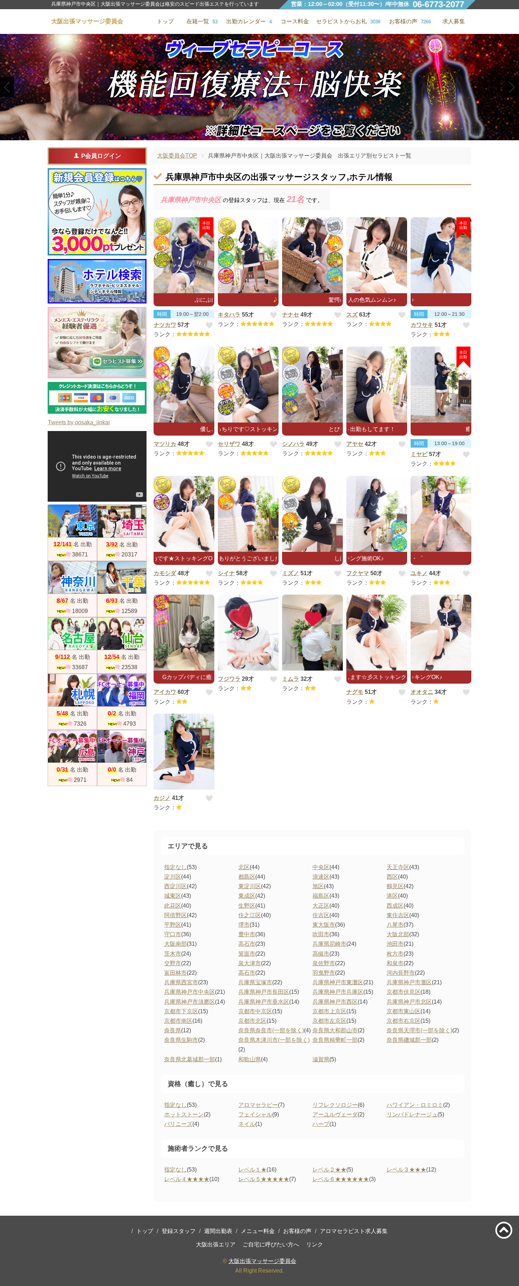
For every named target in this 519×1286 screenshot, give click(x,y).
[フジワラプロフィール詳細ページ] (248, 633)
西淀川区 (175, 886)
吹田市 (320, 934)
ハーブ (320, 1124)
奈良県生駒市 (181, 1040)
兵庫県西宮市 (181, 982)
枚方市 (395, 954)
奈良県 (172, 1030)
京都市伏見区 (403, 992)
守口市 (172, 934)
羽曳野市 (323, 973)
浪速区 (320, 877)
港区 (392, 896)
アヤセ (354, 444)
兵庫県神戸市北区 (409, 1002)
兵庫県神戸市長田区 (263, 992)
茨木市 (172, 954)
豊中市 (246, 934)
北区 (244, 867)
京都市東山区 (403, 1011)
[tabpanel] (259, 87)
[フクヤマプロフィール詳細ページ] (376, 514)
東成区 (246, 896)
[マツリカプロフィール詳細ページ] (184, 385)
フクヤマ (357, 573)
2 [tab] (259, 134)
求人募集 (453, 21)
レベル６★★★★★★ (340, 1179)
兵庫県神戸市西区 (335, 1002)
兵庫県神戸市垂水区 (263, 1002)
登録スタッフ (179, 1231)
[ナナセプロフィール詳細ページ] (312, 255)
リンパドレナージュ (412, 1114)
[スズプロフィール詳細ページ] (376, 255)
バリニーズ (178, 1124)
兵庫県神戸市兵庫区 (337, 992)
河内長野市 (401, 973)
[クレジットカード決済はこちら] (97, 398)
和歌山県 (249, 1059)
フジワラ (229, 679)
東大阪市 (323, 925)
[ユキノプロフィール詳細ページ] (441, 514)
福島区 (320, 896)
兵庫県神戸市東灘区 (337, 982)
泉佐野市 (323, 963)
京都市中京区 (255, 1011)
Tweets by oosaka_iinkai (79, 422)
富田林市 (175, 973)
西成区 (395, 906)
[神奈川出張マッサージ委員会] (72, 577)
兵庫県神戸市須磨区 (189, 1002)
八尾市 (395, 925)
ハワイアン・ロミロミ (415, 1105)
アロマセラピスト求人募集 (354, 1231)
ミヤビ (419, 454)
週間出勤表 (218, 1231)
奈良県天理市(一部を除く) (419, 1030)
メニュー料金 (258, 1231)
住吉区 (320, 915)
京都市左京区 (329, 1021)
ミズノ (290, 573)
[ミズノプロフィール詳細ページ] (312, 514)
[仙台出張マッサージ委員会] (122, 633)
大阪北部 (398, 934)
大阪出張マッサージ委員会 (262, 1261)
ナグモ (354, 692)
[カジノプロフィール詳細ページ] (184, 752)
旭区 (318, 886)
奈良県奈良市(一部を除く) (271, 1030)
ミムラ (290, 679)
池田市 (395, 944)
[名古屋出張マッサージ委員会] (72, 633)
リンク (314, 1244)
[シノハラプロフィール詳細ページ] (312, 385)
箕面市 (246, 954)
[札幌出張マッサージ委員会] (72, 690)
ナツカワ (165, 325)
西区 (392, 877)
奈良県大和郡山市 (335, 1030)
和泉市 (395, 963)
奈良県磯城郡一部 (409, 1040)
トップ (144, 1231)
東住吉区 (398, 915)
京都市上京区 (329, 1011)
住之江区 (249, 915)
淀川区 (172, 877)
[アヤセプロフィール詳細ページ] (376, 385)
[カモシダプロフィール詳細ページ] (184, 514)
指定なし (175, 867)
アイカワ (165, 692)
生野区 (246, 906)
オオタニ (422, 692)
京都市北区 (252, 1021)
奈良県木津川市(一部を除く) (274, 1040)
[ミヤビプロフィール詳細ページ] (441, 385)
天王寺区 (398, 867)
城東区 (172, 896)
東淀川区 (249, 886)
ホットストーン (184, 1114)
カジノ (162, 798)
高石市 (246, 944)
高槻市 (320, 954)
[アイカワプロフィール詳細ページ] (184, 633)
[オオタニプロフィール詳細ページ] (441, 633)
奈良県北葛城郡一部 (189, 1059)
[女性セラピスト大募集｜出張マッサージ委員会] (97, 343)
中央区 (320, 867)
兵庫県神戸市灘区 (409, 982)
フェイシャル (255, 1114)
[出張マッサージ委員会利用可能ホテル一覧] (97, 281)
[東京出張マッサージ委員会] (72, 521)
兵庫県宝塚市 (255, 982)
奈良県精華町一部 (335, 1040)
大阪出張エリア (215, 1244)
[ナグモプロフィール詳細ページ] (376, 633)
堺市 (244, 925)
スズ (352, 315)
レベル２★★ (329, 1170)
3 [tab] (270, 134)
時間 (162, 314)
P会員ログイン (101, 156)
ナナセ (290, 315)
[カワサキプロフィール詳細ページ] (441, 255)
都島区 (246, 877)
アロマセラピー (258, 1105)
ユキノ (419, 573)
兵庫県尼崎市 (329, 944)
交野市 (172, 963)
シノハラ (293, 444)
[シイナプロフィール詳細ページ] (248, 514)
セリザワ (229, 444)
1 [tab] (249, 134)
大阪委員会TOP (177, 156)
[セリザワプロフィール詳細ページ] (248, 385)
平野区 (172, 925)
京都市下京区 (181, 1011)
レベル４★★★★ (186, 1179)
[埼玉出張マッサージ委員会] (122, 521)
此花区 (172, 906)
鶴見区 (395, 886)
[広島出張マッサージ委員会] (72, 746)
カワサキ (422, 325)
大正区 (320, 906)
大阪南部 (175, 944)
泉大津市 (249, 963)
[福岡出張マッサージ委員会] (122, 690)
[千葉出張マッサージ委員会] (122, 577)
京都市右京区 (403, 1021)
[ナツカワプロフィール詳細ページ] (184, 255)
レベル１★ (252, 1170)
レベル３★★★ (406, 1170)
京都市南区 (178, 1021)
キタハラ (229, 315)
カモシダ (165, 573)
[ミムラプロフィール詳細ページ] (312, 633)
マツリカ (165, 444)
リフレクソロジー (335, 1105)
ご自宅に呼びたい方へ (271, 1244)
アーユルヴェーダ (335, 1114)
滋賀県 (320, 1059)
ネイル (246, 1124)
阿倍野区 (175, 915)
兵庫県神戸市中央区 (189, 992)
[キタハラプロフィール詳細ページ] (248, 255)
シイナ (226, 573)
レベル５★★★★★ (263, 1179)
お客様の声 (297, 1231)
